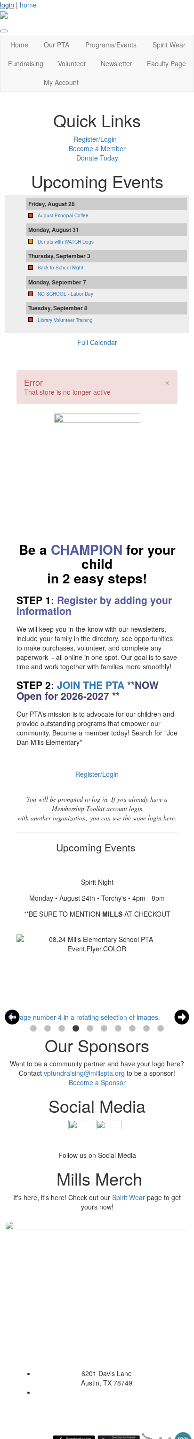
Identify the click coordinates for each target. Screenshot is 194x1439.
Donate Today (97, 157)
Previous (12, 1017)
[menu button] (4, 31)
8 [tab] (132, 1028)
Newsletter (116, 63)
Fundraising (25, 63)
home (28, 4)
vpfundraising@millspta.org (84, 1073)
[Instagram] (109, 1131)
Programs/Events (111, 44)
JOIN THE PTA (90, 685)
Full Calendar (97, 342)
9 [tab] (146, 1028)
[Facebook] (81, 1131)
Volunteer (72, 63)
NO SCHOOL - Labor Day (65, 294)
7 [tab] (118, 1028)
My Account (61, 82)
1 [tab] (33, 1028)
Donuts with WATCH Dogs (66, 241)
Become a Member (97, 148)
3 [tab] (61, 1028)
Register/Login (95, 139)
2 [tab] (47, 1028)
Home (19, 44)
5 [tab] (90, 1028)
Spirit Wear (169, 44)
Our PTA (56, 44)
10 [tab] (160, 1028)
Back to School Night (60, 267)
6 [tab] (104, 1028)
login (7, 4)
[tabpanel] (97, 1017)
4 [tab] (76, 1028)
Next (181, 1017)
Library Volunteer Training (65, 320)
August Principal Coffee (63, 215)
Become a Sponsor (97, 1082)
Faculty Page (166, 63)
